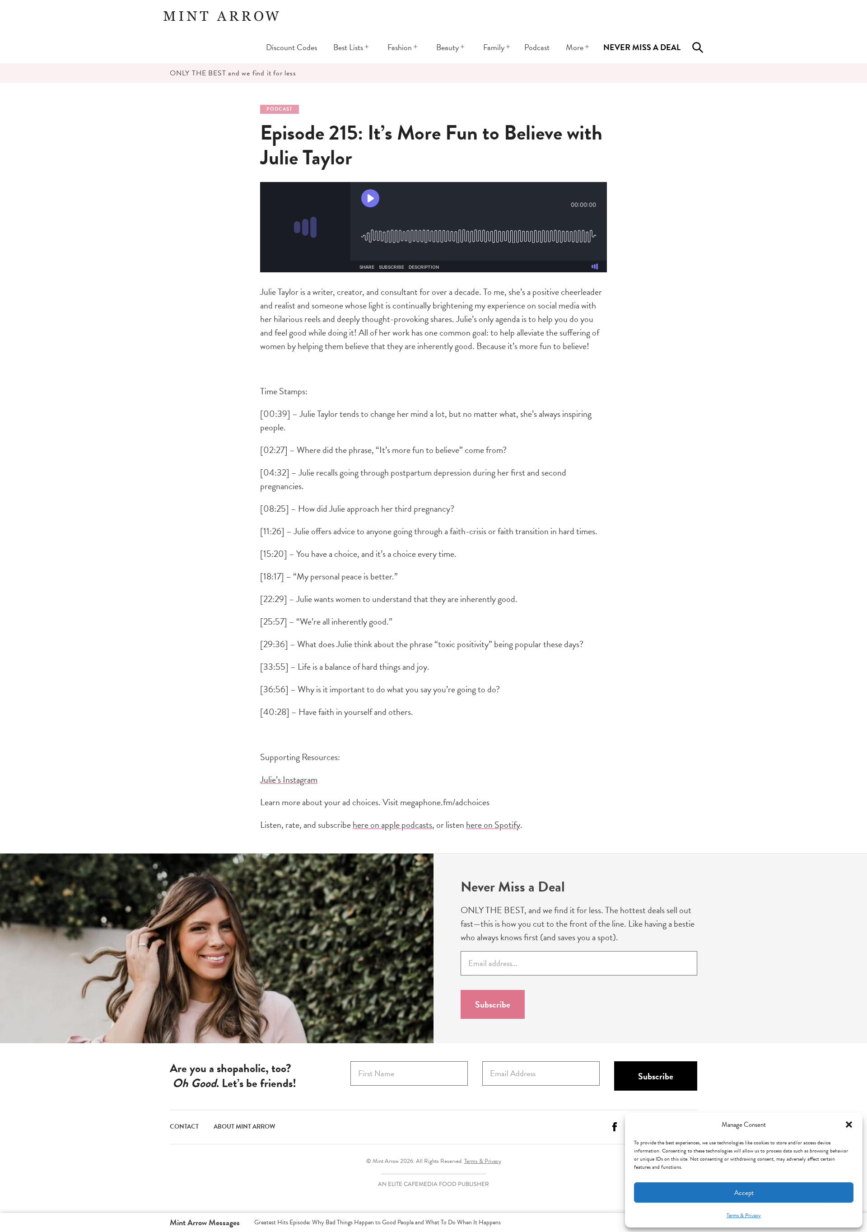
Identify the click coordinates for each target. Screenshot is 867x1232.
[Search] (697, 47)
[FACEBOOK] (614, 1130)
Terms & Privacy (744, 1215)
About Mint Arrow (244, 1126)
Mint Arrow (221, 16)
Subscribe (492, 1004)
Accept (744, 1193)
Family (493, 47)
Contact (184, 1126)
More (574, 47)
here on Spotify (493, 824)
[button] (848, 1124)
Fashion (399, 47)
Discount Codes (291, 47)
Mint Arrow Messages (205, 1222)
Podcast (537, 47)
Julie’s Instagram (288, 779)
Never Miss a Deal (642, 47)
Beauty (447, 47)
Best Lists (348, 47)
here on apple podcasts (392, 824)
